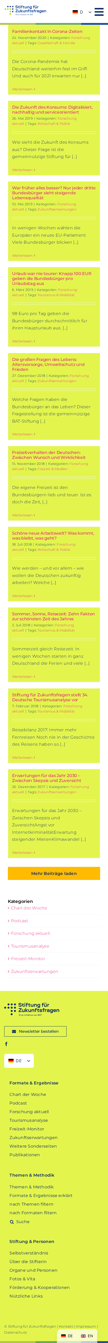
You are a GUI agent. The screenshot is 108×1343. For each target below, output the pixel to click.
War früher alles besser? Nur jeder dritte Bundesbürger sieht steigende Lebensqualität (54, 192)
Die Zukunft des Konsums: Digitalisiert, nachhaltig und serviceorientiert (52, 110)
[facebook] (6, 1044)
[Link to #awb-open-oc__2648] (99, 12)
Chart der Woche (29, 908)
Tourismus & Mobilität (56, 295)
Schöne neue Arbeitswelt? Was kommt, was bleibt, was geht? (53, 536)
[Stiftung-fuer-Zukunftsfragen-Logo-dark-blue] (31, 1004)
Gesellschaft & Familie (56, 43)
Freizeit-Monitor (28, 958)
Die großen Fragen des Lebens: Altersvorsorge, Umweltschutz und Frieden (48, 364)
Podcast (19, 920)
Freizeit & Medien (52, 469)
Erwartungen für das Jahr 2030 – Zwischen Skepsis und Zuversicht (47, 778)
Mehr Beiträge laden (54, 873)
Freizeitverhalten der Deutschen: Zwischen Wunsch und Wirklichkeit (49, 455)
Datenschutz (15, 1332)
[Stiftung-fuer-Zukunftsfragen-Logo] (25, 7)
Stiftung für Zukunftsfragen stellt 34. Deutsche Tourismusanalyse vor (50, 697)
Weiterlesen (22, 89)
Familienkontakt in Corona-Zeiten (47, 31)
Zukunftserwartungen (57, 209)
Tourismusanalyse (30, 946)
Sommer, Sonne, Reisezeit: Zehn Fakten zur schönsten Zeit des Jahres (53, 616)
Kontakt (66, 1326)
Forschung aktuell (30, 933)
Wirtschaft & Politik (53, 123)
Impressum (86, 1326)
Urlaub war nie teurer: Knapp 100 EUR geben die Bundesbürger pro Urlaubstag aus (51, 278)
